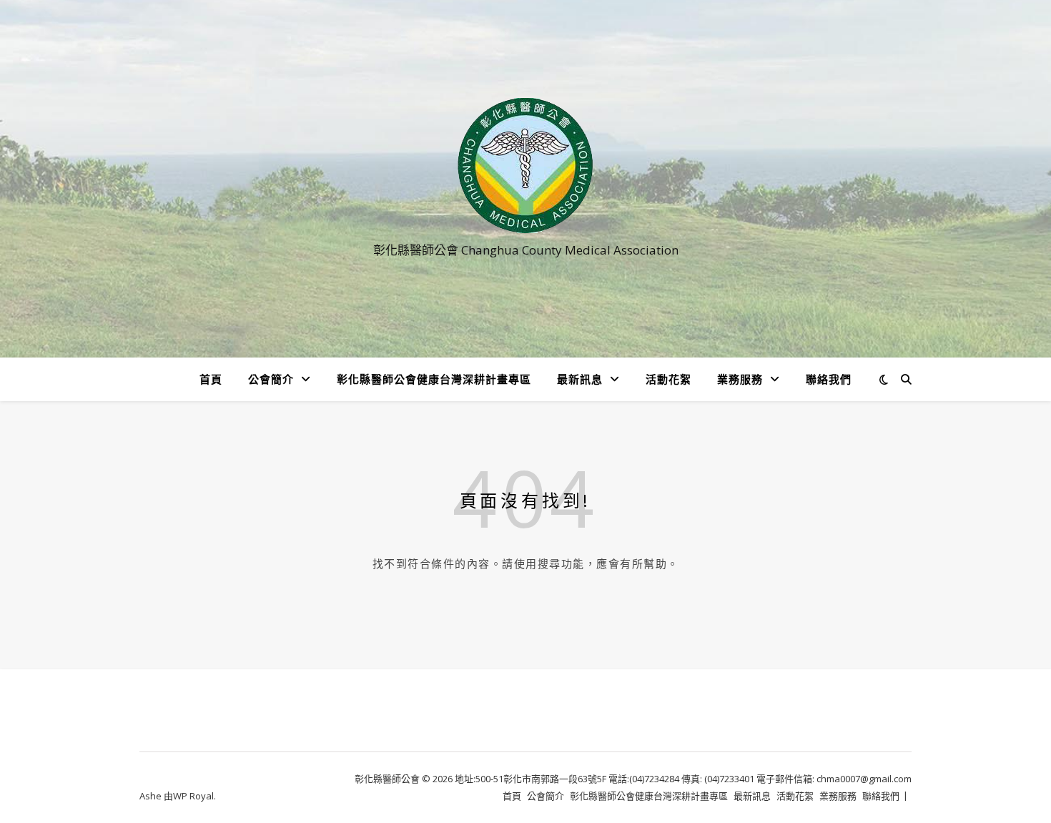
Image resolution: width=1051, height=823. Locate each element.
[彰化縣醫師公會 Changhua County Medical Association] (525, 165)
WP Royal (193, 795)
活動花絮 (668, 379)
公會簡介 (271, 379)
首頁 (210, 379)
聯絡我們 (829, 379)
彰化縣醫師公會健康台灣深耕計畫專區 (434, 379)
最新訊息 (580, 379)
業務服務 (740, 379)
